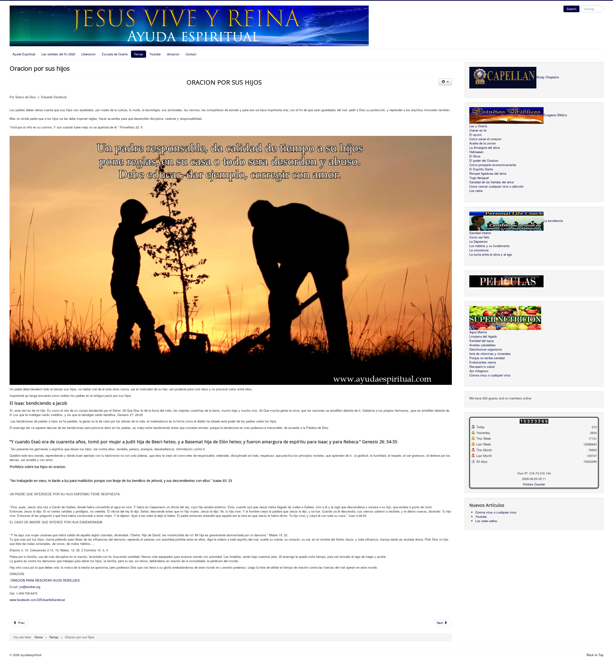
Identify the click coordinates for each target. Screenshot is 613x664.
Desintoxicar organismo (485, 349)
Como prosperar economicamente (492, 165)
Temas (138, 54)
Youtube (155, 54)
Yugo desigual (479, 178)
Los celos (476, 191)
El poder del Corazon (483, 160)
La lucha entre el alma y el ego (490, 254)
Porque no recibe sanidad (487, 358)
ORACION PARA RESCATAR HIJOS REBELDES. (46, 580)
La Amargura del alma (484, 147)
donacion (173, 54)
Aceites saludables (482, 345)
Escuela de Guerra (115, 54)
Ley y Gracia (478, 126)
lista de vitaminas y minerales (490, 354)
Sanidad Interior (480, 233)
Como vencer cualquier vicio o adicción (496, 186)
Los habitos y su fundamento (489, 246)
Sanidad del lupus (481, 341)
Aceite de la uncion (482, 143)
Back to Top (595, 654)
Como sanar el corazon (485, 139)
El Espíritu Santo (481, 169)
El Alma (474, 156)
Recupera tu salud (481, 366)
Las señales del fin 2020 (58, 54)
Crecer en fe (477, 130)
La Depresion (478, 241)
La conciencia (478, 250)
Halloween (476, 152)
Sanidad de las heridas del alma (491, 182)
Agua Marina (478, 332)
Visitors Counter (534, 484)
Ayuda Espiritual (23, 54)
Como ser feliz (479, 237)
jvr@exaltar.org (29, 586)
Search (571, 8)
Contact (191, 54)
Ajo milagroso (478, 371)
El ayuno (475, 135)
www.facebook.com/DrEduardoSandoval (37, 599)
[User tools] (445, 81)
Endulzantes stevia (482, 362)
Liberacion (88, 54)
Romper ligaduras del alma (487, 173)
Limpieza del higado (483, 336)
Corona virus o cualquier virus (490, 375)
